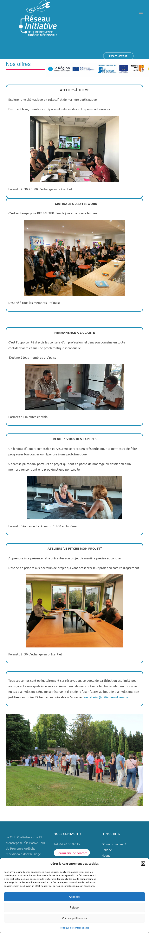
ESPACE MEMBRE (118, 56)
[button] (143, 864)
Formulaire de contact (72, 853)
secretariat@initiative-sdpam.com (107, 697)
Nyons (105, 855)
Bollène (107, 850)
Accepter (74, 896)
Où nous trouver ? (114, 844)
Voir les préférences (74, 918)
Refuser (74, 907)
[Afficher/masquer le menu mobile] (141, 12)
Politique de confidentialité (74, 927)
